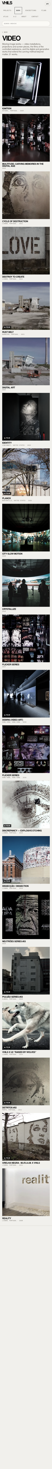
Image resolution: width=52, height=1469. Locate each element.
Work (18, 10)
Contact (34, 17)
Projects (7, 10)
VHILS (7, 3)
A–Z (14, 17)
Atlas (5, 17)
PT (47, 4)
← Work (5, 32)
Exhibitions (30, 10)
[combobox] (26, 23)
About (23, 17)
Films (43, 10)
